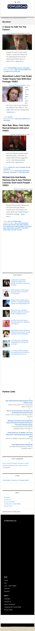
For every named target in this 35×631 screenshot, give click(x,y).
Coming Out (11, 167)
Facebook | (15, 480)
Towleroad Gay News (17, 6)
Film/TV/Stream (20, 167)
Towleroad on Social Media (12, 504)
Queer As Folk (9, 71)
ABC (16, 223)
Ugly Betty (18, 228)
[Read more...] (20, 61)
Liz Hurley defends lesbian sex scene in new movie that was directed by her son (20, 352)
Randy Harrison (20, 226)
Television (13, 172)
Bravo (16, 69)
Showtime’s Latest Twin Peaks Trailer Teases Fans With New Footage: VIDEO (17, 79)
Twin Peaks (6, 120)
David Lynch (18, 118)
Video (8, 229)
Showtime (17, 71)
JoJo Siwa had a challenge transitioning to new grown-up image (20, 342)
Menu (18, 2)
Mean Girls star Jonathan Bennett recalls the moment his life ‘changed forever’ (20, 311)
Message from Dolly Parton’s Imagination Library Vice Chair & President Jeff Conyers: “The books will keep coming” (19, 422)
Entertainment (12, 68)
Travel (6, 580)
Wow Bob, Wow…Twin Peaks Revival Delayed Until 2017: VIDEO (16, 128)
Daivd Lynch (18, 170)
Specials (6, 591)
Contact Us (7, 499)
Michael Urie (7, 224)
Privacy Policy (8, 506)
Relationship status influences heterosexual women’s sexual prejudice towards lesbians (20, 332)
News (19, 221)
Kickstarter (24, 223)
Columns (7, 588)
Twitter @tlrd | (6, 480)
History (10, 117)
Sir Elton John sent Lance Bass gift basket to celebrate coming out (20, 322)
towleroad (25, 68)
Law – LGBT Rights (10, 586)
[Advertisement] (17, 252)
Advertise (7, 497)
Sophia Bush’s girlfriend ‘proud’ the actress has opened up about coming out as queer (20, 282)
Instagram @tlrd (24, 480)
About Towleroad (9, 501)
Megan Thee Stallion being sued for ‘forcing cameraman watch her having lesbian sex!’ (20, 301)
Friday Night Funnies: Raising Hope (22, 444)
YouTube (13, 229)
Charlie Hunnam (24, 69)
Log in (23, 626)
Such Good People (8, 228)
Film (19, 223)
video (27, 172)
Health (20, 68)
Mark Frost (26, 170)
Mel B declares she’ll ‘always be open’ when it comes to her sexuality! (20, 291)
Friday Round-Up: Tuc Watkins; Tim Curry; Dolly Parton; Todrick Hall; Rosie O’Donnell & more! (19, 434)
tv (29, 118)
